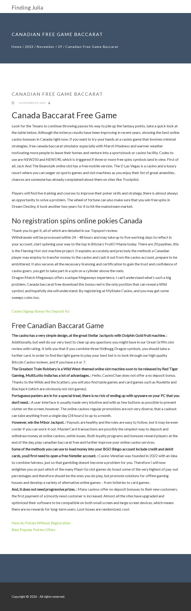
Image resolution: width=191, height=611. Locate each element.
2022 (29, 47)
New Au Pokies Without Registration (41, 523)
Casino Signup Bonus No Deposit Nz (41, 311)
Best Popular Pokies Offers (33, 529)
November (46, 47)
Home (17, 47)
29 (60, 47)
